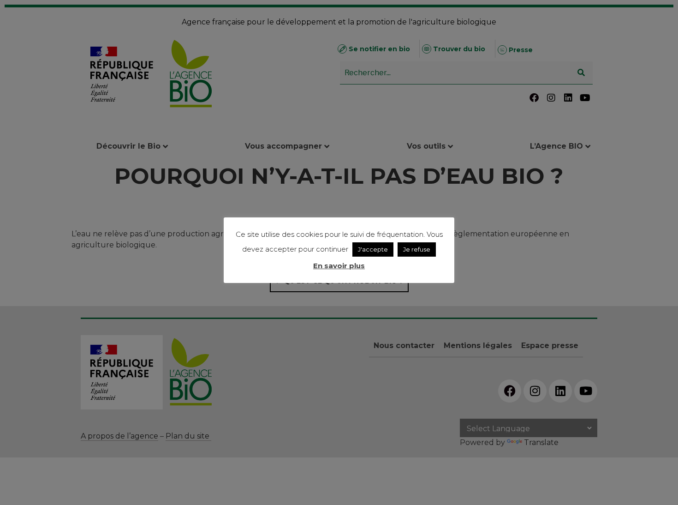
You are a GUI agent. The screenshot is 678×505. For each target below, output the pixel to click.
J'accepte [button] (373, 249)
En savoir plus (339, 265)
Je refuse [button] (416, 249)
